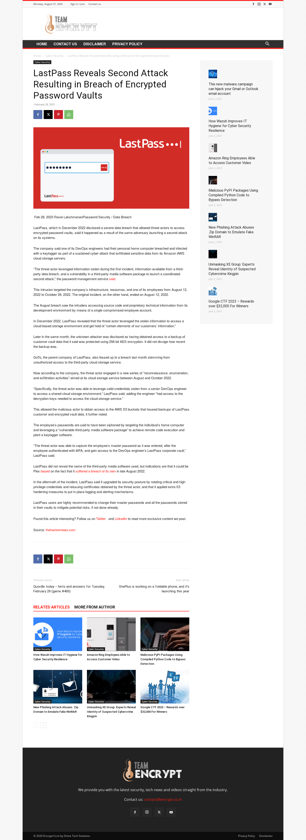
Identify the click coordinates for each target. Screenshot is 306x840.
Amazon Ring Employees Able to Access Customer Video (232, 160)
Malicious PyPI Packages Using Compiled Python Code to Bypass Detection (162, 659)
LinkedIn (121, 518)
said (112, 278)
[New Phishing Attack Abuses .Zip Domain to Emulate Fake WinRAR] (57, 687)
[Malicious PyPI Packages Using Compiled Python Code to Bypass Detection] (164, 634)
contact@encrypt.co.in (163, 799)
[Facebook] (253, 4)
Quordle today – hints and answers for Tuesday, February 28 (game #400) (69, 589)
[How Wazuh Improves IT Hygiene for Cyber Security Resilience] (57, 634)
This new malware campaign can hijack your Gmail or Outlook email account (233, 89)
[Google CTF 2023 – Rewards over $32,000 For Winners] (164, 687)
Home (42, 43)
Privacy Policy (127, 43)
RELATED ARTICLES (51, 607)
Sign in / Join (77, 4)
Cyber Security (54, 56)
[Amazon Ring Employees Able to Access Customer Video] (111, 634)
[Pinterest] (58, 114)
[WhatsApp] (68, 114)
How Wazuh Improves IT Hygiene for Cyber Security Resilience (230, 126)
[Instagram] (258, 4)
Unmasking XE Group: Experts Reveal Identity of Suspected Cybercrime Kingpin (111, 712)
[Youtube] (270, 4)
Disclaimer (94, 43)
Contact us (94, 4)
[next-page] (43, 725)
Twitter (102, 518)
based (45, 471)
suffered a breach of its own (95, 471)
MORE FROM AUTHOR (94, 607)
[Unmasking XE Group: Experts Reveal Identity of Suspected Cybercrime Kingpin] (111, 687)
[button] (267, 44)
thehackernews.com (60, 529)
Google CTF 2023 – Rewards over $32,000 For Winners (231, 303)
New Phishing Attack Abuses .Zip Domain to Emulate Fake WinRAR (231, 232)
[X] (264, 4)
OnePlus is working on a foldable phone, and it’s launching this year (154, 589)
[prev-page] (36, 725)
